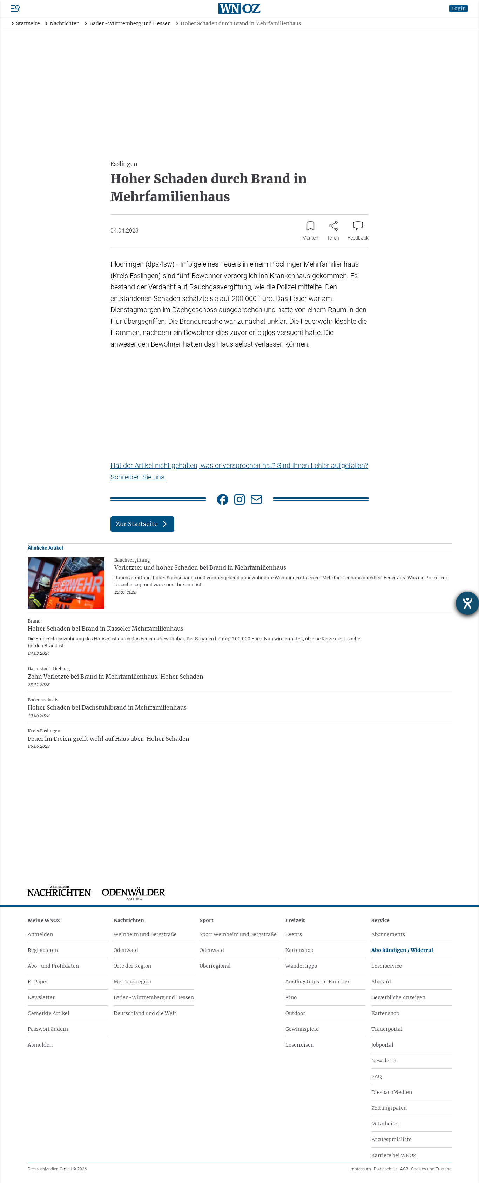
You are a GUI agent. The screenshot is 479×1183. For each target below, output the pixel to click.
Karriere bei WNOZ (393, 1155)
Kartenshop (299, 950)
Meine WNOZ (44, 920)
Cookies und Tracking (431, 1169)
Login (458, 8)
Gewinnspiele (302, 1029)
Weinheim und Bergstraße (145, 934)
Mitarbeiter (385, 1124)
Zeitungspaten (389, 1108)
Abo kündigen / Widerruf (402, 950)
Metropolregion (132, 982)
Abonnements (388, 934)
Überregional (215, 966)
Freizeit (295, 920)
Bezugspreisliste (391, 1139)
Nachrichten (129, 920)
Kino (291, 997)
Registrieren (43, 950)
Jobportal (382, 1045)
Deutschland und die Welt (145, 1013)
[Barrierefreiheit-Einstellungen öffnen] (467, 603)
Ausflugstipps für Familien (318, 982)
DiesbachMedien (391, 1092)
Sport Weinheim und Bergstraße (238, 934)
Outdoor (295, 1013)
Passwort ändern (48, 1029)
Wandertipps (301, 966)
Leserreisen (299, 1045)
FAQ (376, 1076)
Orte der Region (132, 966)
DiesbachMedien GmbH (57, 1169)
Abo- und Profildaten (53, 966)
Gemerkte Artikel (48, 1013)
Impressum (360, 1169)
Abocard (381, 982)
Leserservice (386, 966)
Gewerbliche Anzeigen (398, 997)
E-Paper (38, 982)
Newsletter (41, 997)
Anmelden (40, 934)
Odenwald (126, 950)
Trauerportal (387, 1029)
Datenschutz (385, 1169)
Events (293, 934)
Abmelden (40, 1045)
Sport (207, 920)
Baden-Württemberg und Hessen (154, 997)
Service (380, 920)
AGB (404, 1169)
